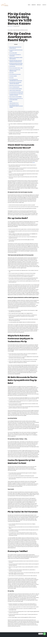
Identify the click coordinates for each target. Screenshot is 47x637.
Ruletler (10, 101)
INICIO (29, 4)
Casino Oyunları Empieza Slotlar (15, 90)
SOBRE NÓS (34, 4)
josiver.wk (10, 26)
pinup (34, 162)
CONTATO (44, 4)
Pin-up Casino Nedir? (13, 52)
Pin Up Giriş (11, 77)
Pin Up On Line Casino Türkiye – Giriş (15, 68)
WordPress (8, 633)
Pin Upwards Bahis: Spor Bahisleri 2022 (16, 92)
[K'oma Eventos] (5, 5)
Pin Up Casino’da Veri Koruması (15, 74)
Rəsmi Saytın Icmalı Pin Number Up (15, 85)
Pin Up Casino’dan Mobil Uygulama (15, 88)
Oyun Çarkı (11, 72)
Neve (2, 633)
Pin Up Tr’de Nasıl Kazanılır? (14, 87)
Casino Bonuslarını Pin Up (13, 103)
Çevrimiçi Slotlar (12, 66)
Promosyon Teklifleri (13, 76)
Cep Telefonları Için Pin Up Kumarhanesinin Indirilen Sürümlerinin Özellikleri (16, 106)
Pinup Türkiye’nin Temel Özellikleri (15, 96)
